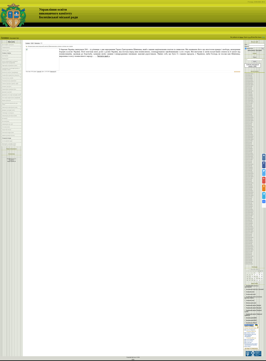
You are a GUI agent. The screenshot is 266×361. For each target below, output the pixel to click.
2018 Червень (249, 112)
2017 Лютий (249, 89)
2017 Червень (249, 95)
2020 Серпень (249, 153)
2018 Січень (249, 104)
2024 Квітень (249, 220)
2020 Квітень (249, 146)
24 (259, 278)
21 (252, 278)
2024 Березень (249, 218)
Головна (5, 38)
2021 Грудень (249, 178)
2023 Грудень (249, 215)
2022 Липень (249, 189)
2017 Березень (249, 90)
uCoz (133, 359)
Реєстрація (13, 38)
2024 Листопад (249, 231)
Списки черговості (252, 64)
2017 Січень (249, 87)
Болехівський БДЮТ (251, 320)
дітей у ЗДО (252, 66)
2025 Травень (249, 240)
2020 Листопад (249, 157)
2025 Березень (249, 237)
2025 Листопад (249, 249)
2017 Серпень (249, 97)
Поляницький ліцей (251, 294)
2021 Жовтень (249, 175)
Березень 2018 (255, 269)
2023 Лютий (249, 199)
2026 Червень (249, 260)
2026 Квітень (249, 257)
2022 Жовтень (249, 193)
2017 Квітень (249, 92)
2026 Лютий (249, 254)
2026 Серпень (249, 263)
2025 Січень (249, 234)
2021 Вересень (249, 173)
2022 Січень (249, 179)
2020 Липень (249, 151)
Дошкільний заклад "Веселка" (254, 307)
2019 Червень (249, 131)
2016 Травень (249, 76)
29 (254, 280)
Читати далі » (103, 56)
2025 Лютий (249, 235)
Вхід (18, 38)
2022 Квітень (249, 184)
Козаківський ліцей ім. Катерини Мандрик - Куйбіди (253, 297)
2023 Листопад (249, 213)
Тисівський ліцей (250, 291)
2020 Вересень (249, 154)
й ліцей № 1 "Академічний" (251, 286)
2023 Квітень (249, 203)
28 (252, 280)
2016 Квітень (249, 75)
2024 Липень (249, 224)
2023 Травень (249, 204)
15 (254, 276)
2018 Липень (249, 114)
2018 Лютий (249, 106)
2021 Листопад (249, 176)
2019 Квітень (249, 128)
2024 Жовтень (249, 229)
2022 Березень (249, 182)
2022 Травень (249, 185)
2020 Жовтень (249, 156)
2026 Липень (249, 262)
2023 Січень (249, 198)
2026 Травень (249, 259)
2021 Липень (249, 170)
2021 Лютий (249, 162)
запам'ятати (250, 48)
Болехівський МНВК (251, 317)
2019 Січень (249, 123)
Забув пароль (251, 50)
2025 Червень (249, 242)
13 (249, 276)
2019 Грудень (249, 140)
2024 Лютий (249, 217)
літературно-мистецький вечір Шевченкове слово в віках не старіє (50, 46)
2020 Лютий (249, 143)
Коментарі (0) (53, 71)
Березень (37, 43)
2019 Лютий (249, 125)
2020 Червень (249, 150)
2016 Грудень (249, 86)
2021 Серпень (249, 171)
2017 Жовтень (249, 100)
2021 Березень (249, 164)
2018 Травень (249, 111)
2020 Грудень (249, 159)
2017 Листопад (249, 101)
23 (257, 278)
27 (249, 280)
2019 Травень (249, 129)
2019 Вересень (249, 136)
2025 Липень (249, 243)
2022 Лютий (249, 181)
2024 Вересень (249, 227)
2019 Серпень (249, 134)
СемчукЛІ (39, 71)
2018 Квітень (249, 109)
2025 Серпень (249, 245)
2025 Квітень (249, 238)
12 (247, 276)
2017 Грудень (249, 103)
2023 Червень (249, 206)
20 (249, 278)
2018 (32, 43)
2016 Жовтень (249, 83)
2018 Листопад (249, 120)
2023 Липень (249, 207)
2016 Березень (249, 73)
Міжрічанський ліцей (251, 302)
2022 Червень (249, 187)
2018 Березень (249, 108)
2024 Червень (249, 223)
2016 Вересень (249, 81)
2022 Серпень (249, 190)
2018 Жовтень (249, 118)
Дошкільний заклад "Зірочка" (253, 305)
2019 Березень (249, 126)
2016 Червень (249, 78)
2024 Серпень (249, 226)
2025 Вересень (249, 246)
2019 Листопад (249, 139)
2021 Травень (249, 167)
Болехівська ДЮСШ (251, 322)
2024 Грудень (249, 232)
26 (247, 280)
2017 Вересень (249, 98)
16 (257, 276)
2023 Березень (249, 201)
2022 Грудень (249, 196)
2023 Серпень (249, 209)
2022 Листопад (249, 195)
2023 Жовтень (249, 212)
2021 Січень (249, 160)
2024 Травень (249, 221)
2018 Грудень (249, 122)
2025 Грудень (249, 251)
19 (247, 278)
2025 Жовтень (249, 248)
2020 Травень (249, 148)
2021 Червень (249, 168)
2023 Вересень (249, 210)
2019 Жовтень (249, 137)
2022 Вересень (249, 192)
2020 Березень (249, 145)
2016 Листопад (249, 84)
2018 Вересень (249, 117)
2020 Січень (249, 142)
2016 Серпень (249, 79)
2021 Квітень (249, 165)
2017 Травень (249, 94)
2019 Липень (249, 132)
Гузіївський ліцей (250, 300)
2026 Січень (249, 252)
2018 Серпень (249, 115)
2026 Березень (249, 256)
